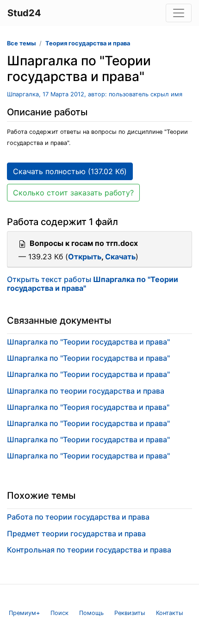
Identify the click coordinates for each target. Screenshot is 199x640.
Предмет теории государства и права (76, 533)
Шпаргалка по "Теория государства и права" (88, 407)
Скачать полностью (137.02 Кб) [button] (70, 171)
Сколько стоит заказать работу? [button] (73, 192)
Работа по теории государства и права (78, 516)
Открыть (84, 256)
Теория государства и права (87, 43)
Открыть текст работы (92, 284)
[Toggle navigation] (179, 13)
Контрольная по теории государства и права (89, 549)
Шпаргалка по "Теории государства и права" (88, 341)
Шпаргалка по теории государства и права (85, 390)
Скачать (120, 256)
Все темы (21, 43)
